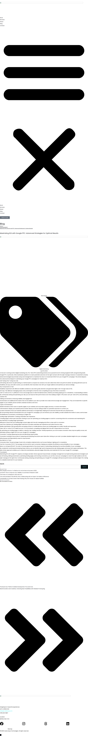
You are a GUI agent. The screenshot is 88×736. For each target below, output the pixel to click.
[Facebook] (1, 723)
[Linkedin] (67, 723)
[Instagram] (23, 723)
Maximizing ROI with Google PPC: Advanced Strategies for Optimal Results (16, 228)
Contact (2, 25)
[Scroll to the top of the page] (0, 735)
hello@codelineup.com (6, 711)
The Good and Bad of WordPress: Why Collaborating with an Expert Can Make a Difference (24, 476)
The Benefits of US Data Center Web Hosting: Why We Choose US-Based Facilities (22, 478)
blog (1, 23)
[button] (44, 115)
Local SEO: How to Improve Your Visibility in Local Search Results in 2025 (19, 472)
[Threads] (45, 723)
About (1, 21)
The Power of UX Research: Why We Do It (11, 474)
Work (1, 18)
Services (2, 19)
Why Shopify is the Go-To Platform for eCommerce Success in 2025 (18, 470)
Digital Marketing (44, 369)
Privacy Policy (3, 729)
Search (2, 464)
